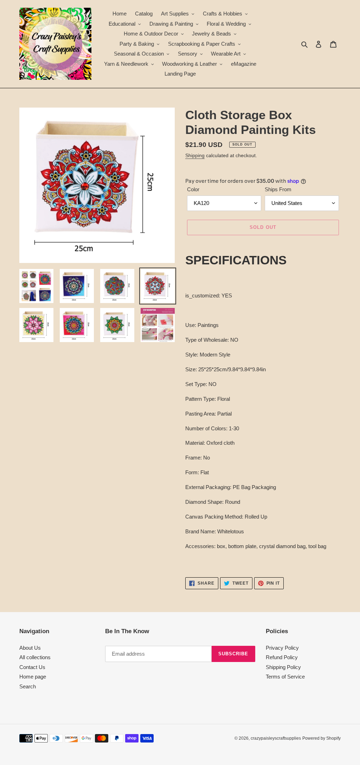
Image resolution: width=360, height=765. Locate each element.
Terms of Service (285, 677)
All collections (35, 657)
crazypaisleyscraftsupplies (276, 738)
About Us (30, 648)
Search (27, 686)
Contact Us (32, 667)
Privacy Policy (282, 648)
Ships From (278, 189)
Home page (32, 677)
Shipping (195, 155)
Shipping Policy (283, 667)
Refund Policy (282, 657)
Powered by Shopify (321, 738)
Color (193, 189)
